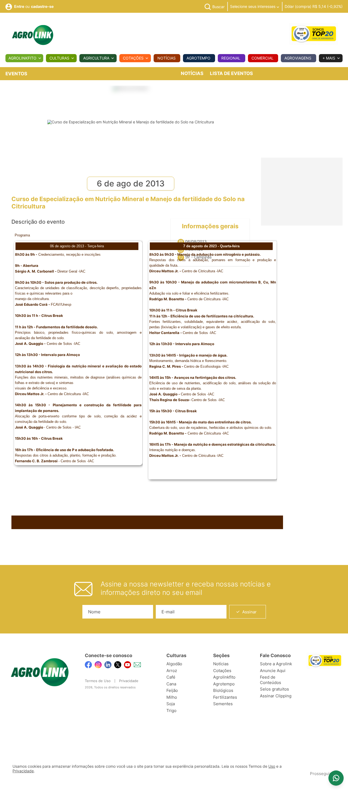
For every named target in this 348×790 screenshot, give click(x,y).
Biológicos (223, 690)
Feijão (172, 690)
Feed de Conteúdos (270, 680)
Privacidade (128, 681)
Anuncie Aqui (272, 670)
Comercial (262, 58)
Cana (171, 683)
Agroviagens (297, 58)
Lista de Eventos (231, 73)
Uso (271, 766)
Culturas (59, 58)
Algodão (174, 663)
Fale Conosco (275, 655)
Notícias (166, 58)
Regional (230, 58)
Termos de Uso (98, 681)
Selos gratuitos (274, 689)
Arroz (171, 670)
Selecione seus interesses (253, 6)
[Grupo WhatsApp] (336, 778)
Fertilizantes (225, 697)
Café (170, 677)
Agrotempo (198, 58)
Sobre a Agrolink (276, 663)
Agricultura (96, 58)
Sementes (223, 703)
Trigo (171, 710)
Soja (170, 703)
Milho (171, 697)
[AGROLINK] (32, 35)
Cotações (133, 58)
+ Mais (328, 58)
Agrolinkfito (22, 58)
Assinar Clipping (275, 695)
